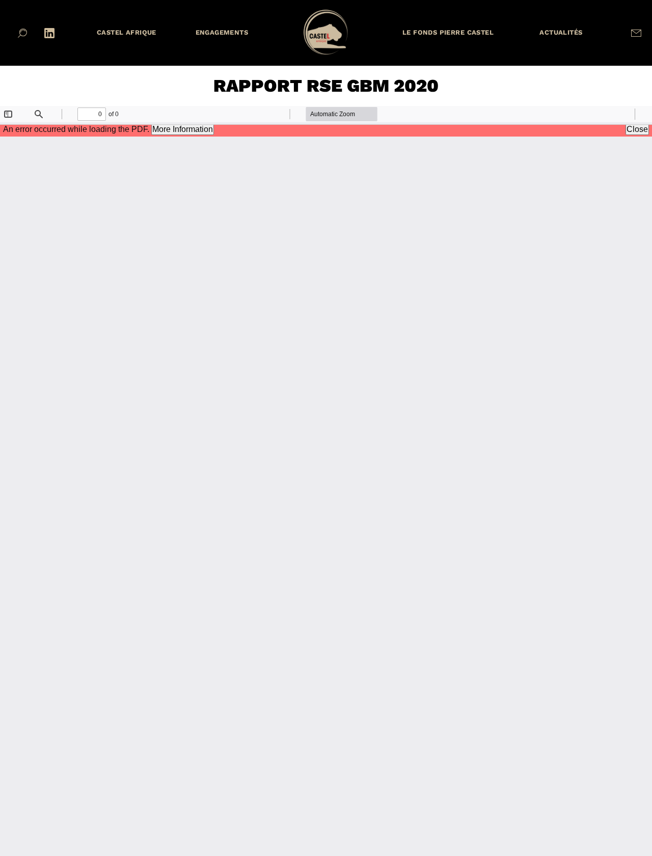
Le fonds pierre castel (448, 32)
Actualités (560, 32)
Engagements (222, 32)
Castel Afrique (126, 32)
